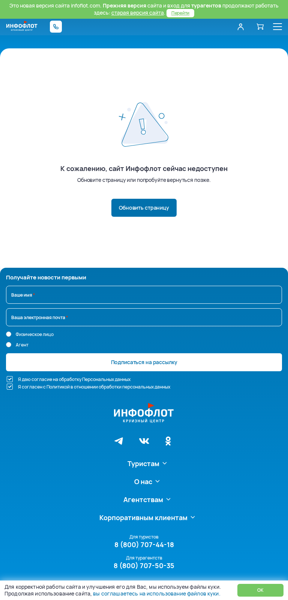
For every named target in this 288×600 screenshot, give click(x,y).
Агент (22, 345)
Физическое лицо (35, 334)
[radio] (8, 334)
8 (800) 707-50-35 (144, 565)
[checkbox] (10, 379)
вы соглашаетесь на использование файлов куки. (156, 593)
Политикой (58, 387)
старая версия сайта (137, 12)
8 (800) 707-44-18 (144, 544)
